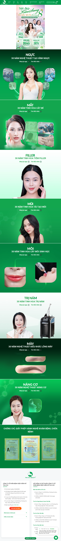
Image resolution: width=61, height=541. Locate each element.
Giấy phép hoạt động (41, 2)
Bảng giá (14, 2)
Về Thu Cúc (9, 2)
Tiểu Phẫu (22, 2)
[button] (56, 450)
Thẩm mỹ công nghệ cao (33, 2)
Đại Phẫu (18, 2)
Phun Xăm (26, 2)
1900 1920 (16, 504)
